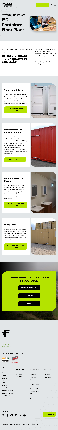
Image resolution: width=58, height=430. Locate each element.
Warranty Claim (48, 377)
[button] (51, 5)
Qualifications (33, 374)
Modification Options (7, 393)
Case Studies (29, 296)
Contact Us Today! (29, 288)
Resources (32, 396)
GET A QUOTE (49, 414)
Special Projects (6, 396)
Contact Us (47, 374)
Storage (4, 375)
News (29, 304)
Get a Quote (42, 5)
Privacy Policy (35, 425)
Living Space (5, 385)
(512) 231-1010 (5, 350)
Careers (46, 372)
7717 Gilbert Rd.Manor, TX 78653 (6, 345)
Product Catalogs (6, 388)
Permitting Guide (34, 384)
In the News (33, 377)
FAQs (31, 401)
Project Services (20, 372)
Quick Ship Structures (7, 390)
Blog (31, 399)
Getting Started (20, 369)
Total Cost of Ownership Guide (34, 388)
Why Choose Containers (19, 375)
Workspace (4, 378)
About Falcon (47, 369)
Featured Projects (34, 369)
